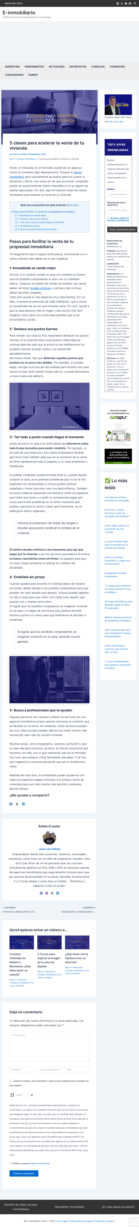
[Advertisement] (69, 42)
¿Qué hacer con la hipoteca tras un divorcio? (76, 958)
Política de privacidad (81, 1221)
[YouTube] (126, 3)
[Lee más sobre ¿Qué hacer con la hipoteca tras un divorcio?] (77, 942)
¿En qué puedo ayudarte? (118, 1206)
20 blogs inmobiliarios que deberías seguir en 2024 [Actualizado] (118, 604)
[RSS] (130, 3)
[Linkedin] (23, 804)
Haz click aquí (116, 121)
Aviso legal (62, 1221)
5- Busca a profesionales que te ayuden (36, 229)
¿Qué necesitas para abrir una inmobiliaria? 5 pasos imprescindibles (118, 633)
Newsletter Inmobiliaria (69, 1206)
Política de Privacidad (40, 1163)
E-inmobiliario (19, 13)
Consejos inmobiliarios (19, 982)
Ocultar (74, 205)
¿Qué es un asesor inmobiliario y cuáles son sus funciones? (117, 560)
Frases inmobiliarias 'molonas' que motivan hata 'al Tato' (116, 649)
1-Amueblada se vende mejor (30, 215)
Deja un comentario (18, 979)
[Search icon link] (135, 3)
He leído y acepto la (31, 1163)
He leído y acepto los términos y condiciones (118, 219)
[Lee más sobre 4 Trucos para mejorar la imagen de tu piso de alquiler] (49, 942)
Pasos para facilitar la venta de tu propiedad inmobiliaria (43, 211)
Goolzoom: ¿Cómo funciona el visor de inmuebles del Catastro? (117, 513)
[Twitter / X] (122, 3)
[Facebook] (117, 3)
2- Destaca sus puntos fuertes (31, 219)
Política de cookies (104, 1221)
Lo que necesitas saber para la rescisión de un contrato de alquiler (116, 544)
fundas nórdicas (40, 288)
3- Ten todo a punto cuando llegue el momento (39, 222)
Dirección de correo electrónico (116, 203)
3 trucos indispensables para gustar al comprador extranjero (118, 664)
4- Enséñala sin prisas (27, 226)
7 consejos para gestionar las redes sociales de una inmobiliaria (118, 589)
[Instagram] (46, 893)
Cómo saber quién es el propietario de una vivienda (117, 529)
